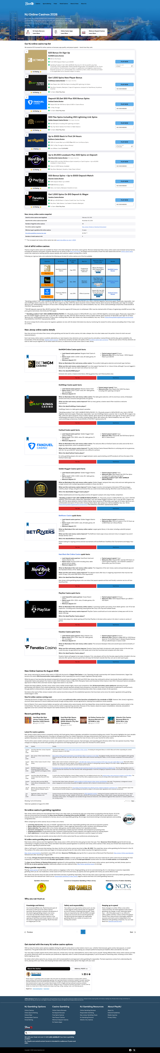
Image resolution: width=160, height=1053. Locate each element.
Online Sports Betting (31, 1013)
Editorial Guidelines (114, 1013)
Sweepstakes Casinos (31, 1017)
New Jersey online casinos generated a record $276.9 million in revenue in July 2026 (75, 756)
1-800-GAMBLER (53, 1037)
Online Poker (28, 1015)
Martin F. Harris (36, 973)
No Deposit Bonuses (58, 1013)
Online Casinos (29, 1010)
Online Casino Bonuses (59, 1010)
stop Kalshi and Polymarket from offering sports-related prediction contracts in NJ (95, 787)
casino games (33, 870)
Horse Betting (29, 1020)
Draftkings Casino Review (56, 81)
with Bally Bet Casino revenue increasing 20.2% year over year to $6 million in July (101, 762)
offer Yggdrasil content (91, 793)
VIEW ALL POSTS (79, 969)
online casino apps (127, 251)
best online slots (75, 251)
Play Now (124, 61)
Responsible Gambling (87, 1013)
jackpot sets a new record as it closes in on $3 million (117, 775)
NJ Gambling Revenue (87, 1017)
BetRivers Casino (65, 515)
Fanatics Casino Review (56, 197)
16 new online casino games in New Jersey (76, 749)
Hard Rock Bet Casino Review (58, 158)
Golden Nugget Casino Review (58, 120)
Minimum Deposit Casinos (60, 1020)
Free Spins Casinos (58, 1015)
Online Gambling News (37, 988)
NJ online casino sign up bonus (98, 340)
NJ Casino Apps (57, 1022)
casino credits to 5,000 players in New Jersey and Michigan (90, 781)
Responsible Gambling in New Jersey (66, 876)
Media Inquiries (112, 1015)
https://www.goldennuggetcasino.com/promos (119, 317)
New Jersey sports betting (33, 853)
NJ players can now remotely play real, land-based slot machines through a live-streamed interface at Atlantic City (83, 768)
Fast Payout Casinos (58, 1017)
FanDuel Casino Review (55, 101)
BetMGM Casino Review (56, 56)
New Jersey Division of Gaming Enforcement (94, 227)
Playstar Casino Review (56, 178)
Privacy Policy (112, 1017)
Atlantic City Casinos (86, 1020)
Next (132, 801)
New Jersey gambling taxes (85, 864)
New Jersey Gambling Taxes (88, 1015)
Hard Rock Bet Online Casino (70, 554)
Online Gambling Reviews (88, 1010)
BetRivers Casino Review (56, 139)
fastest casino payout (51, 340)
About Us (110, 1010)
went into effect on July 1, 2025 (66, 240)
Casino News (46, 988)
